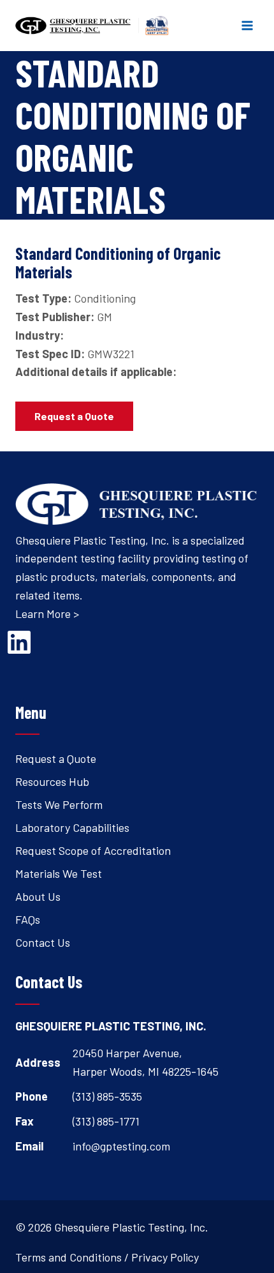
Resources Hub (52, 781)
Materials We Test (58, 873)
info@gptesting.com (121, 1146)
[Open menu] (247, 25)
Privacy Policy (165, 1257)
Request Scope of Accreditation (93, 850)
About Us (38, 896)
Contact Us (42, 942)
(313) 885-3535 (107, 1096)
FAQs (27, 919)
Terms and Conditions (68, 1257)
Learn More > (47, 613)
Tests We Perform (59, 804)
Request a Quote (55, 758)
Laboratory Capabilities (72, 827)
